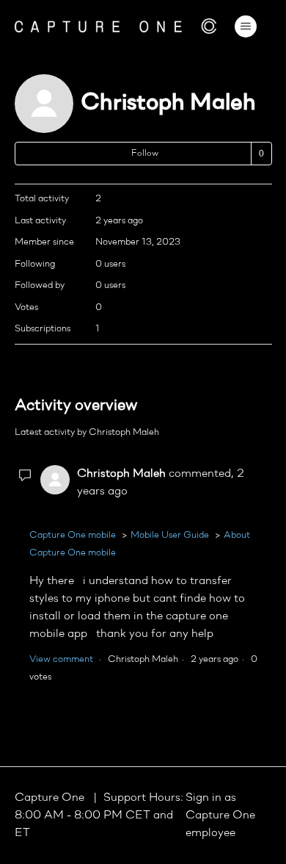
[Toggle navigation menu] (246, 26)
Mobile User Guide (170, 535)
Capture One (51, 798)
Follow (144, 153)
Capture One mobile (72, 535)
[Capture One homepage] (116, 26)
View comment (61, 659)
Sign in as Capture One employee (220, 815)
